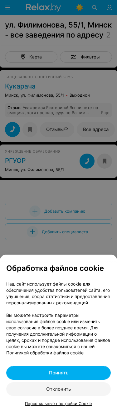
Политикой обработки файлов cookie (45, 352)
